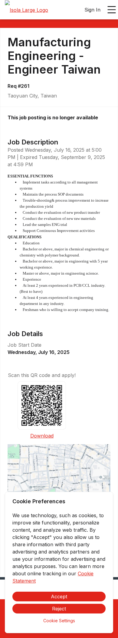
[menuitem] (26, 10)
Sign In (92, 10)
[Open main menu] (111, 9)
